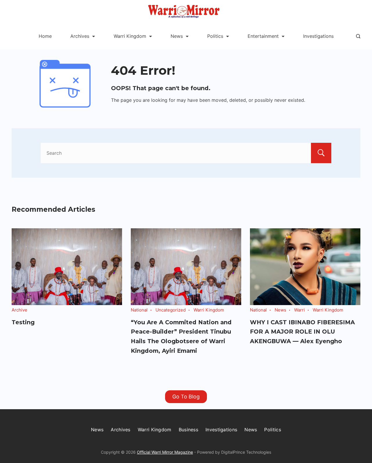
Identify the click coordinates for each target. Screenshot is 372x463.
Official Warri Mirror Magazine (165, 452)
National (139, 310)
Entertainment (263, 36)
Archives (79, 36)
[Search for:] (186, 153)
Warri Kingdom (130, 36)
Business (188, 429)
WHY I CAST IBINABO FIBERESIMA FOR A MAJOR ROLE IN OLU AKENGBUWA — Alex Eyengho (302, 332)
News (177, 36)
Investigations (318, 36)
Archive (19, 310)
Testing (23, 322)
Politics (215, 36)
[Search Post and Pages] (358, 36)
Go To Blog (186, 396)
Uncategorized (170, 310)
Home (45, 36)
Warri (299, 310)
